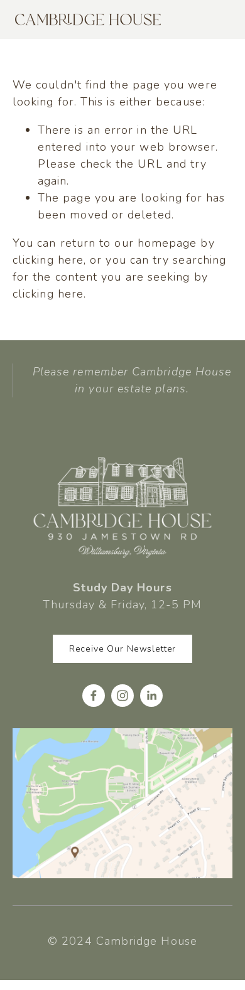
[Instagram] (122, 695)
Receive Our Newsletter (122, 649)
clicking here (48, 259)
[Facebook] (93, 695)
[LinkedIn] (151, 695)
